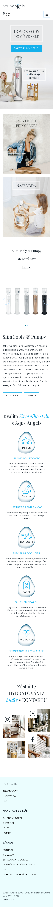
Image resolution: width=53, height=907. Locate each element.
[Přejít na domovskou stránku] (13, 6)
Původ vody (10, 791)
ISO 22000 (8, 855)
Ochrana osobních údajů (19, 874)
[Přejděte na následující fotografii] (46, 301)
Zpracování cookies (15, 859)
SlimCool (12, 395)
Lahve (26, 267)
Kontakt (8, 850)
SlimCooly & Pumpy (26, 251)
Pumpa (31, 395)
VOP (5, 869)
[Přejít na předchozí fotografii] (6, 301)
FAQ (5, 801)
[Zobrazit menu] (46, 14)
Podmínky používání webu (19, 864)
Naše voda (9, 796)
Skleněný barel (26, 259)
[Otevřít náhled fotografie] (26, 301)
